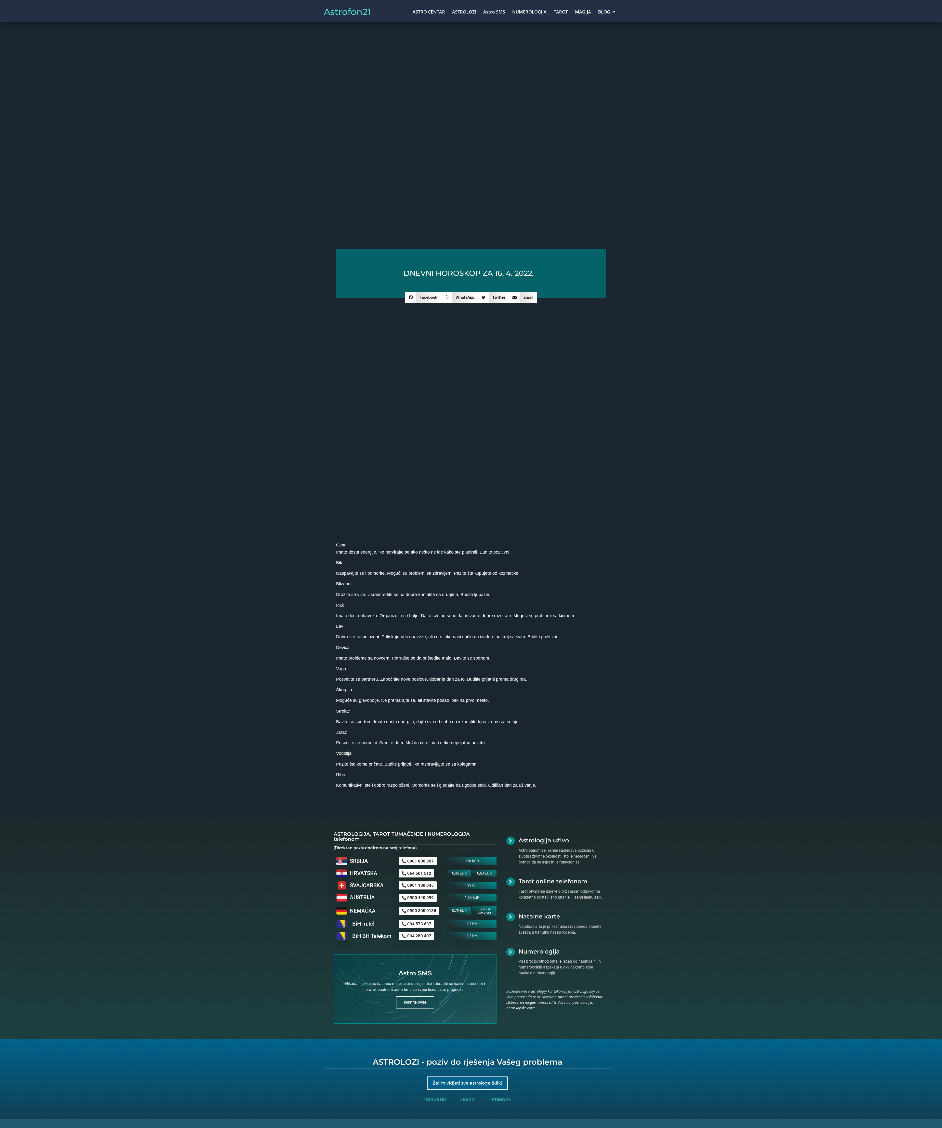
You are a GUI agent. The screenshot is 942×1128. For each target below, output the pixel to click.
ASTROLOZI (464, 12)
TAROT (561, 12)
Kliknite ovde (415, 1002)
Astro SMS (494, 12)
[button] (423, 297)
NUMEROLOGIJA (529, 12)
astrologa (580, 991)
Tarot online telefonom (553, 881)
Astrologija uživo (544, 840)
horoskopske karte (520, 1007)
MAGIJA (583, 12)
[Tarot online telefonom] (510, 881)
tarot (562, 996)
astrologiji (539, 991)
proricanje (577, 996)
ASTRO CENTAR (429, 12)
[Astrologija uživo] (510, 840)
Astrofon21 (347, 11)
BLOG (604, 12)
